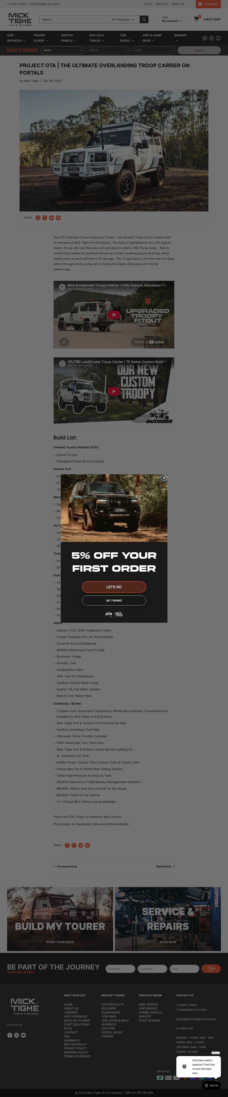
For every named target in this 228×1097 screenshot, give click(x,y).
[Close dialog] (164, 478)
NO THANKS (114, 600)
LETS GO (114, 587)
